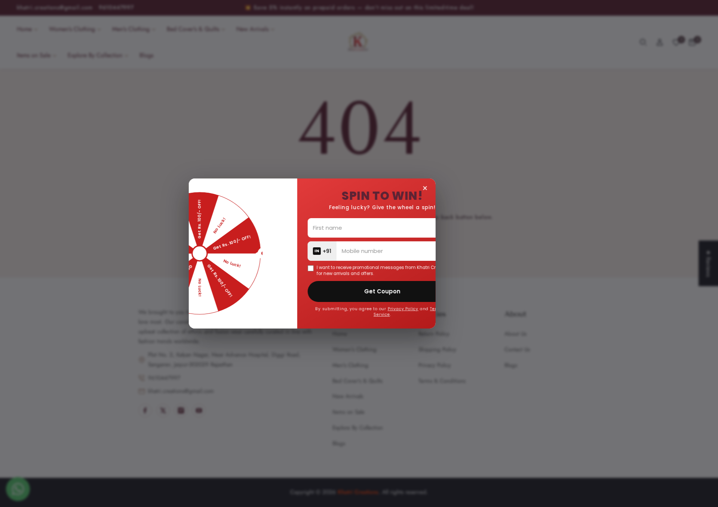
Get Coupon (417, 291)
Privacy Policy (438, 309)
